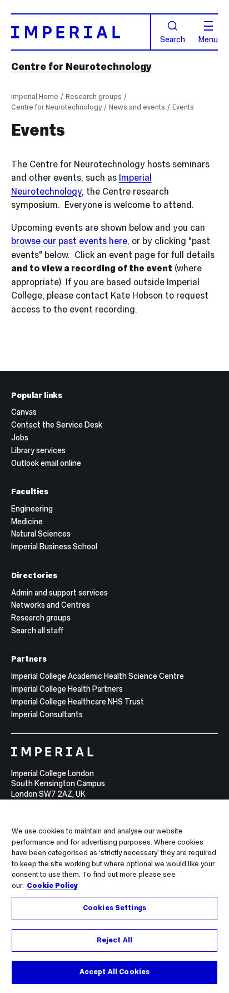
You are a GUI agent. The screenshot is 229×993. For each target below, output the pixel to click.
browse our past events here (69, 240)
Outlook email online (46, 463)
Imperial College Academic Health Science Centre (97, 676)
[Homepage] (81, 32)
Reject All (114, 940)
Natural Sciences (41, 534)
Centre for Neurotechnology (81, 66)
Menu (208, 38)
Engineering (32, 509)
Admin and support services (59, 593)
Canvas (24, 412)
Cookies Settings (114, 907)
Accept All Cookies (114, 971)
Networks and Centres (50, 605)
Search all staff (37, 630)
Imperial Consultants (47, 714)
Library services (38, 450)
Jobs (19, 438)
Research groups (94, 96)
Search (172, 38)
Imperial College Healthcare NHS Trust (77, 702)
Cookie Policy (52, 885)
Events (183, 107)
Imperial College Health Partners (67, 689)
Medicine (27, 522)
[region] (114, 896)
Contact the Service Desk (56, 425)
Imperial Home (34, 96)
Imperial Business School (54, 547)
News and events (137, 107)
